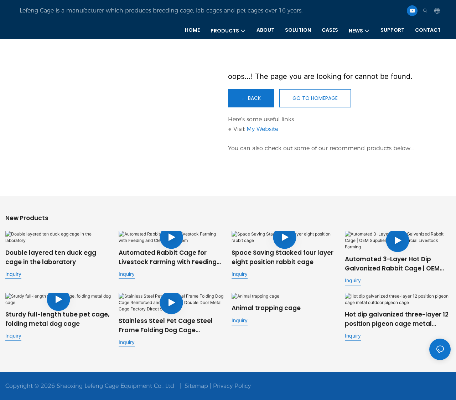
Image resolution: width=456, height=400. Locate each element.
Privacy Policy (232, 386)
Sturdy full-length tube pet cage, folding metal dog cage (57, 319)
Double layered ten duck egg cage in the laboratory (50, 257)
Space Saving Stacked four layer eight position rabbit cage (282, 257)
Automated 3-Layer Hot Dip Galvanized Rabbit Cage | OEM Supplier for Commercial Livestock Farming (392, 264)
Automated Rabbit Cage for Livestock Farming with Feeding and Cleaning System (168, 257)
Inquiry (13, 274)
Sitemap (196, 386)
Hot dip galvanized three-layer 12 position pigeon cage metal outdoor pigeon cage (397, 319)
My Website (262, 129)
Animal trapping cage (266, 308)
